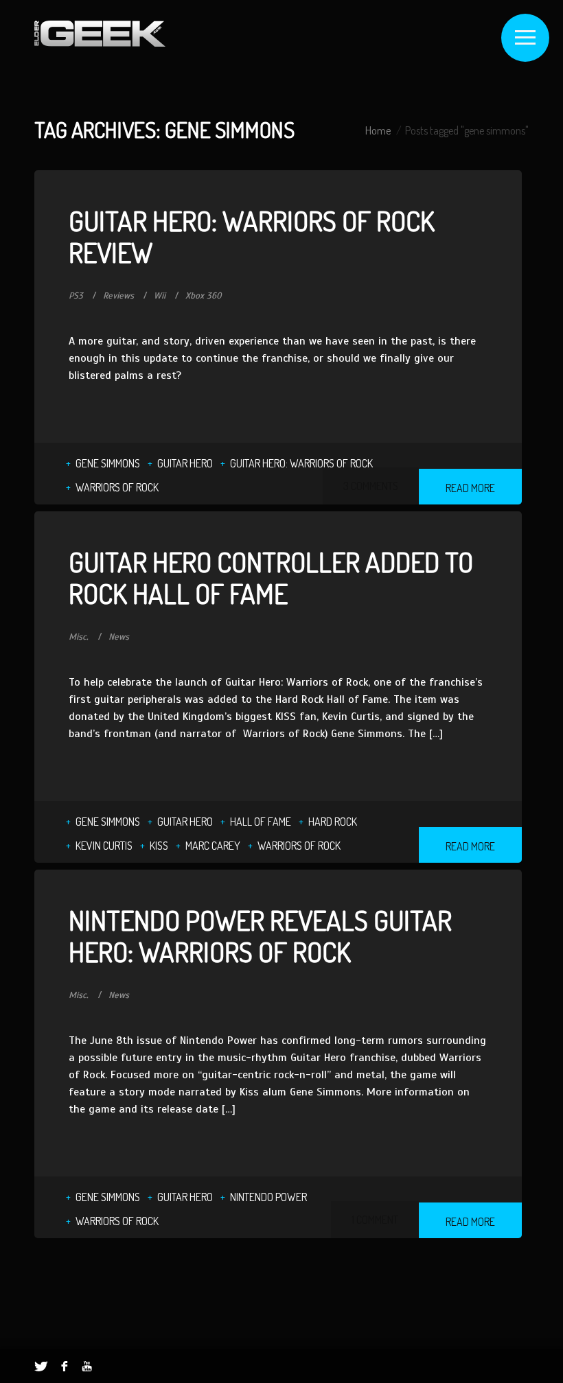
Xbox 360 (203, 295)
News (118, 636)
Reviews (118, 295)
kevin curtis (104, 845)
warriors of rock (117, 487)
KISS (159, 845)
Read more (470, 488)
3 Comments (370, 486)
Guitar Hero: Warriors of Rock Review (252, 236)
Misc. (79, 636)
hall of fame (260, 821)
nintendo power (268, 1197)
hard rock (332, 821)
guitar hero (185, 463)
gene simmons (108, 463)
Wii (159, 295)
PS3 (76, 295)
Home (378, 130)
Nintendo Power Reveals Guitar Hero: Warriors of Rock (260, 935)
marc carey (212, 845)
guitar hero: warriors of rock (301, 463)
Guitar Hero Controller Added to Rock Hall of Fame (271, 577)
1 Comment (375, 1220)
